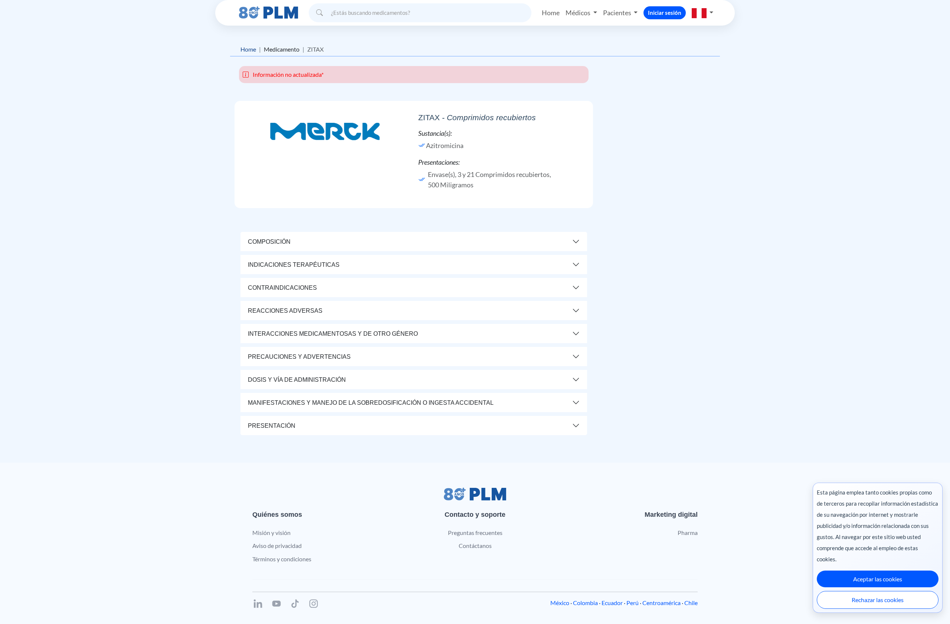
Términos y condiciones (281, 558)
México (559, 602)
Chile (691, 602)
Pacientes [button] (617, 13)
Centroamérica (661, 602)
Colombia (585, 602)
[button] (702, 12)
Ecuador (612, 602)
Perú (632, 602)
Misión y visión (271, 532)
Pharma (688, 532)
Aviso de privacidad (277, 545)
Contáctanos (475, 545)
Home (551, 13)
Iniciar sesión (664, 12)
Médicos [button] (579, 13)
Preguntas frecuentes (475, 532)
